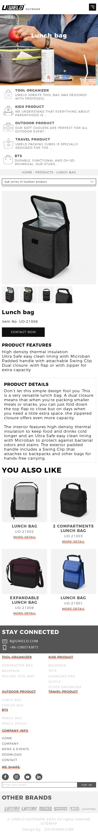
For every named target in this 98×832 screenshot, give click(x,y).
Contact (9, 760)
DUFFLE (55, 681)
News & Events (15, 749)
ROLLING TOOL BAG (18, 676)
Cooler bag (13, 705)
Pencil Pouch (14, 723)
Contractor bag (17, 665)
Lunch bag (66, 172)
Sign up (86, 784)
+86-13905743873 (24, 647)
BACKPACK (11, 671)
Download (12, 754)
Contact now (23, 332)
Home (27, 172)
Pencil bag (12, 718)
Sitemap (49, 823)
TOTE (53, 671)
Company (10, 743)
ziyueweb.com (59, 829)
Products (44, 172)
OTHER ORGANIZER (65, 687)
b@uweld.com (24, 641)
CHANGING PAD (62, 676)
